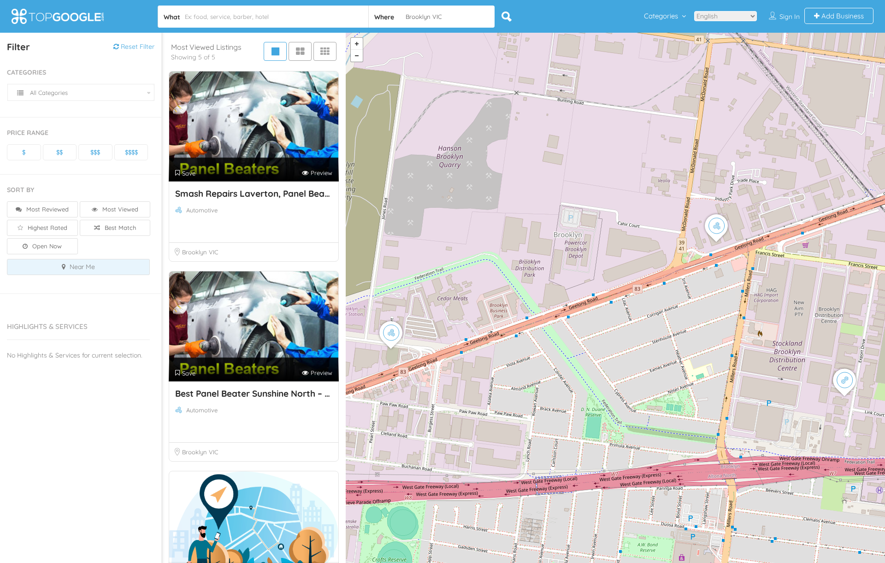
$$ (59, 152)
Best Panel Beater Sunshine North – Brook (262, 393)
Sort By (20, 190)
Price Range (27, 133)
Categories (661, 16)
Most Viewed (119, 209)
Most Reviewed (46, 209)
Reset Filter (136, 46)
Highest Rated (46, 227)
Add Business (842, 16)
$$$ (95, 152)
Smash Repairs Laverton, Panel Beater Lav (265, 193)
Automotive (202, 210)
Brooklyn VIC (200, 252)
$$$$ (131, 152)
